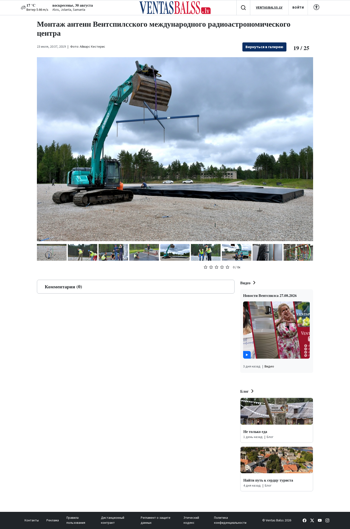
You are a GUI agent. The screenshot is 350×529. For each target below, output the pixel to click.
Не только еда (255, 431)
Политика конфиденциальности (230, 520)
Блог (244, 391)
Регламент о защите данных (155, 520)
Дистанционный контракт (112, 520)
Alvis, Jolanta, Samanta (68, 9)
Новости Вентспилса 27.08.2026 (270, 295)
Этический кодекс (191, 520)
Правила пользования (75, 520)
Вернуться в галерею (264, 47)
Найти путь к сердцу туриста (268, 480)
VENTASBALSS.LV (269, 7)
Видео (245, 282)
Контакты (32, 520)
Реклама (52, 520)
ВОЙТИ (298, 7)
